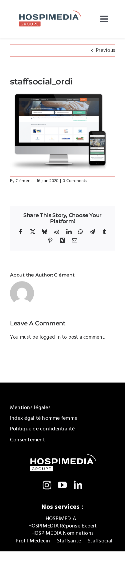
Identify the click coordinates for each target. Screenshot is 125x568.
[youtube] (62, 485)
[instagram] (47, 485)
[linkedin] (78, 485)
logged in (50, 337)
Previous (105, 51)
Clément (24, 180)
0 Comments (75, 180)
